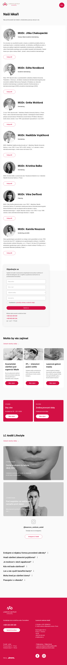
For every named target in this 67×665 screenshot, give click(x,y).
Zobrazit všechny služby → (11, 343)
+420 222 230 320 (9, 625)
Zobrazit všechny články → (11, 441)
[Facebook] (37, 656)
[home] (11, 4)
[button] (61, 5)
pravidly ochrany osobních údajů (26, 302)
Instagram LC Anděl (33, 536)
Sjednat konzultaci (12, 630)
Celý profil (9, 57)
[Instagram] (44, 656)
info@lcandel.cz (39, 637)
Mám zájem (12, 416)
